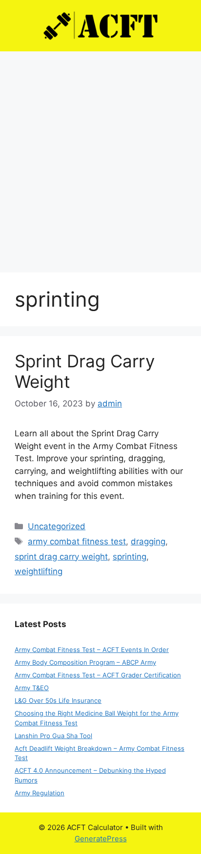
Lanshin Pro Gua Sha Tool (53, 736)
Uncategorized (56, 526)
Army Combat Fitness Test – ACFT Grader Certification (98, 675)
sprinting (129, 557)
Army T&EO (32, 688)
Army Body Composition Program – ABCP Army (85, 662)
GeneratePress (101, 838)
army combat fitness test (77, 541)
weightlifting (38, 571)
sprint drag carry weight (61, 557)
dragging (148, 541)
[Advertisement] (100, 157)
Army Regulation (39, 793)
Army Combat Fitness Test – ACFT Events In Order (92, 649)
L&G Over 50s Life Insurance (58, 700)
